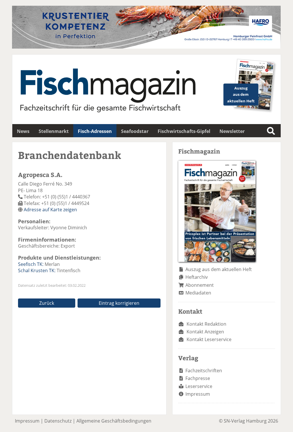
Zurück (46, 303)
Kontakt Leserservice (209, 339)
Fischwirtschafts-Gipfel (184, 131)
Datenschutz (58, 421)
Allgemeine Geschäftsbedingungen (113, 421)
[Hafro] (146, 47)
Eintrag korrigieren (119, 303)
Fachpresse (197, 378)
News (23, 131)
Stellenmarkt (54, 131)
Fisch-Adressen (95, 131)
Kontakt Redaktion (206, 324)
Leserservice (198, 386)
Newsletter (232, 131)
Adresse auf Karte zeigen (50, 209)
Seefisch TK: (30, 264)
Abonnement (199, 285)
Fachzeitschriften (203, 370)
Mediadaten (198, 293)
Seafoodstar (135, 131)
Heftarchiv (196, 277)
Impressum (197, 394)
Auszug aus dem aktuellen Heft (218, 269)
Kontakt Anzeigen (205, 332)
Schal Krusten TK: (37, 270)
